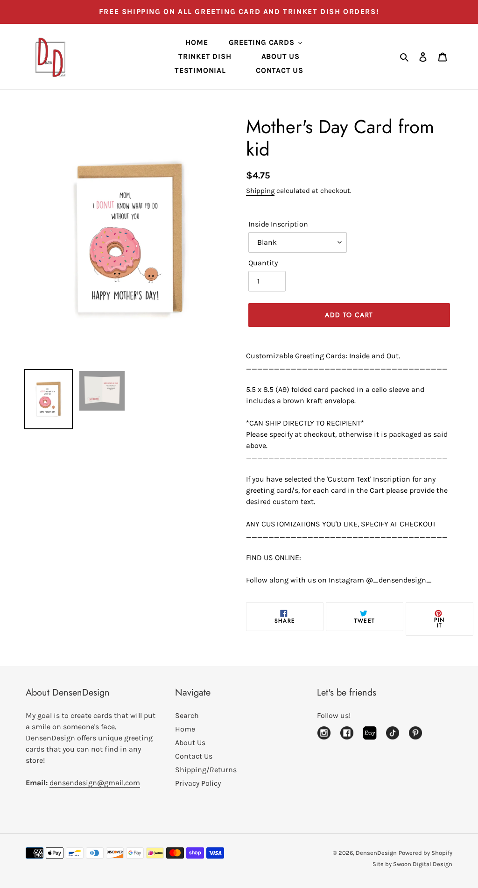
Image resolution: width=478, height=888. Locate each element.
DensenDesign (376, 852)
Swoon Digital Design (422, 863)
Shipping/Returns (206, 769)
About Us (190, 742)
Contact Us (193, 756)
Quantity (263, 262)
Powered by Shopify (425, 852)
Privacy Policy (198, 783)
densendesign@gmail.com (94, 782)
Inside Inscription (278, 224)
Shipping (260, 190)
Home (185, 729)
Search (187, 715)
